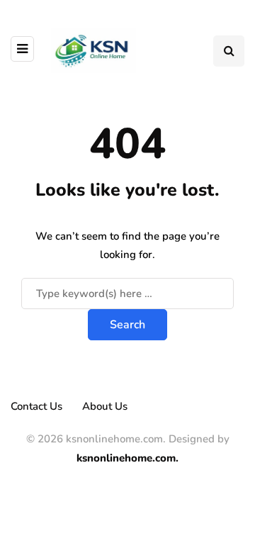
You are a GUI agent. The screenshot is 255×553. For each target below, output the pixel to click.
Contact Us (36, 406)
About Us (105, 406)
